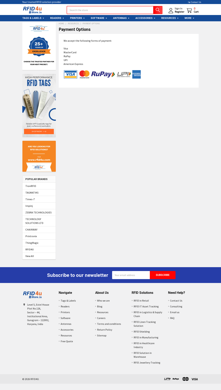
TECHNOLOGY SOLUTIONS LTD (34, 221)
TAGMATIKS (32, 192)
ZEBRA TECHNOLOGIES (38, 212)
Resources (168, 18)
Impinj (29, 205)
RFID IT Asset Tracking (146, 306)
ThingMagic (32, 242)
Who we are (103, 300)
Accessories (144, 18)
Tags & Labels (31, 18)
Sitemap (101, 335)
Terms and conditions (109, 323)
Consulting (176, 306)
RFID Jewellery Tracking (147, 362)
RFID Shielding (142, 331)
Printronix (31, 236)
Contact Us (195, 2)
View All (29, 256)
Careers (101, 318)
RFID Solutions (142, 293)
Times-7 (30, 199)
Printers (76, 18)
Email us (174, 312)
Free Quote (67, 341)
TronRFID (30, 186)
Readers (55, 18)
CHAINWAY (31, 229)
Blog (99, 306)
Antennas (120, 18)
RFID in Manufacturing (146, 337)
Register (179, 11)
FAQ (172, 318)
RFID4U (29, 249)
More (188, 18)
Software (97, 18)
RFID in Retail (141, 300)
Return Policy (104, 329)
